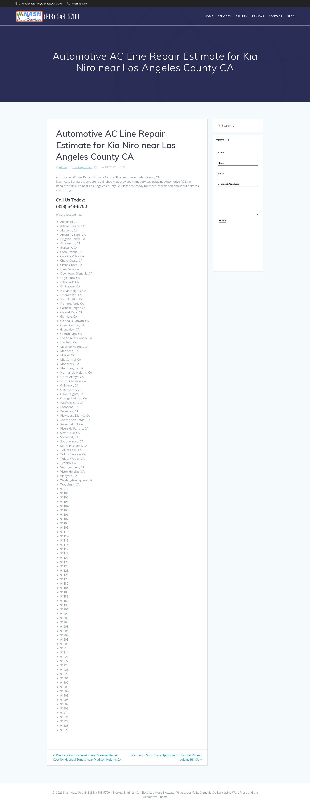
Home (209, 16)
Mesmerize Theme (155, 797)
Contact (276, 16)
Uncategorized (82, 167)
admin (63, 167)
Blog (291, 16)
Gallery (241, 16)
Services (224, 16)
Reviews (258, 16)
